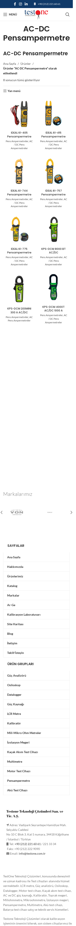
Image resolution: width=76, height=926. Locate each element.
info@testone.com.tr (32, 853)
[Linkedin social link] (26, 4)
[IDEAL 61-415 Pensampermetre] (54, 113)
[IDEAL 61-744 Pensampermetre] (19, 171)
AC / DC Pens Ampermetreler (22, 145)
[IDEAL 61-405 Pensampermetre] (19, 113)
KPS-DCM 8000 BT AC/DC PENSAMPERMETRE (53, 252)
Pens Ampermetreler (17, 141)
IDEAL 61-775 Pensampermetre (19, 250)
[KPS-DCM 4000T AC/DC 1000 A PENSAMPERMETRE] (54, 287)
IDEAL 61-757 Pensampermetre (53, 192)
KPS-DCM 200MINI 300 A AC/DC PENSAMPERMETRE (19, 312)
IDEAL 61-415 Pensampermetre (53, 134)
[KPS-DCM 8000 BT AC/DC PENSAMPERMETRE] (54, 229)
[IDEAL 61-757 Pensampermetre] (54, 171)
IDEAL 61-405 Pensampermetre (19, 134)
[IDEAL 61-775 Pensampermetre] (19, 229)
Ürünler (25, 63)
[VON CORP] (20, 512)
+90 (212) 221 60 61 (49, 4)
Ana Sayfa (9, 63)
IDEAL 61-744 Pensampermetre (19, 192)
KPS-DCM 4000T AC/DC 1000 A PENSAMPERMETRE (53, 310)
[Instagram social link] (20, 4)
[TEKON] (53, 512)
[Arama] (67, 14)
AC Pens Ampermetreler (20, 318)
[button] (71, 512)
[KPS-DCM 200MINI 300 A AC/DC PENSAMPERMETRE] (19, 289)
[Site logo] (36, 14)
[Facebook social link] (15, 4)
